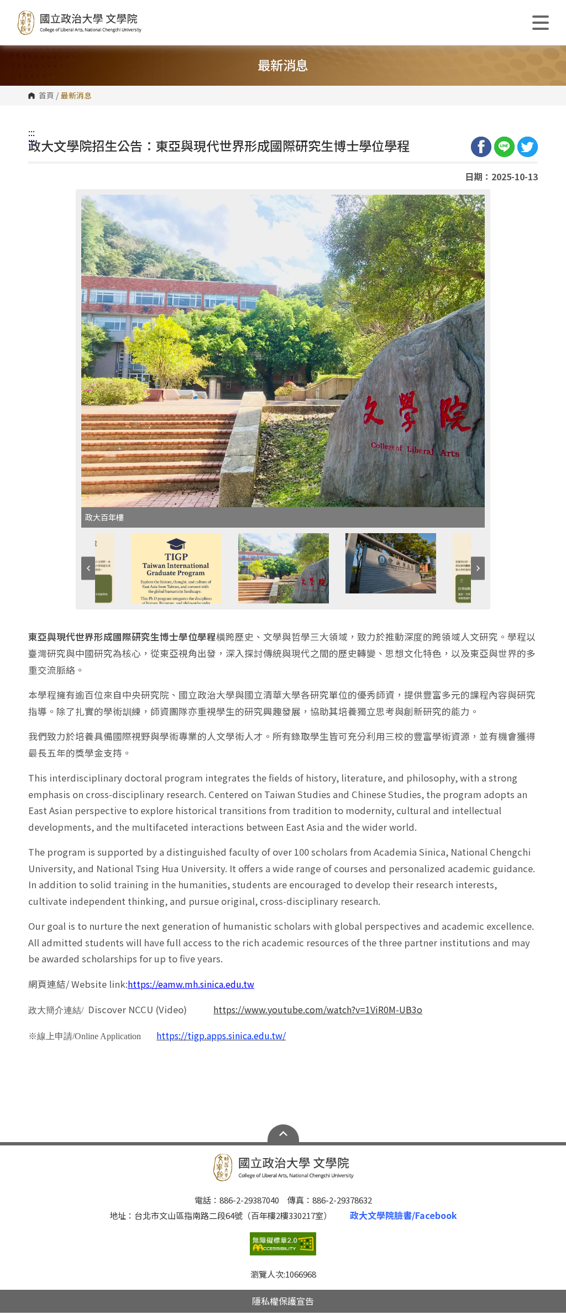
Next (478, 568)
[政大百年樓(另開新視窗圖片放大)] (283, 351)
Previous (88, 568)
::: (31, 132)
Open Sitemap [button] (283, 1133)
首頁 (46, 96)
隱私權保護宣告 (283, 1300)
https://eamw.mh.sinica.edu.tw (191, 984)
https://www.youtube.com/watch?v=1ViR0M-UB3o (317, 1009)
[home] (79, 23)
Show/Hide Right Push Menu (540, 23)
